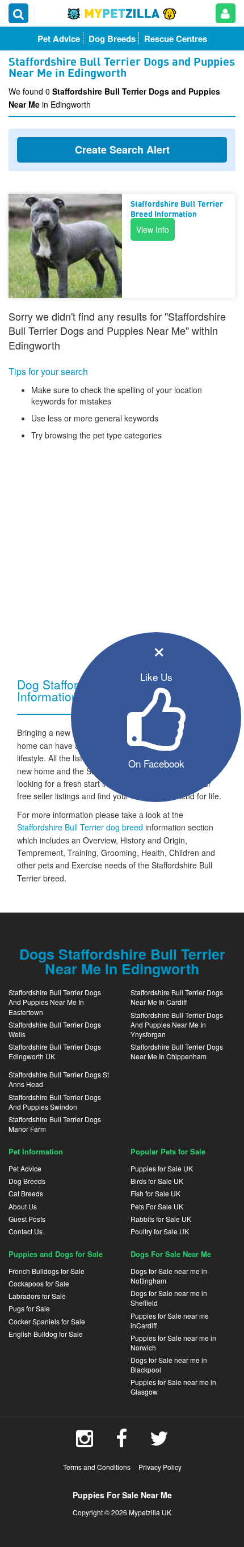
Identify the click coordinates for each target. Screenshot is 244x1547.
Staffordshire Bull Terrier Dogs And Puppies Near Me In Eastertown (55, 1001)
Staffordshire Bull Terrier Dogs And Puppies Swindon (55, 1101)
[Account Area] (225, 13)
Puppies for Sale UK (162, 1168)
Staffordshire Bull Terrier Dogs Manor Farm (55, 1123)
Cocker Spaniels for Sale (47, 1321)
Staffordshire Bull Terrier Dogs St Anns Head (59, 1079)
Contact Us (26, 1231)
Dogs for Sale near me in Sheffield (169, 1297)
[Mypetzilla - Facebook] (121, 1442)
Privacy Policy (160, 1467)
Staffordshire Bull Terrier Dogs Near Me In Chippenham (177, 1051)
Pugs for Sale (29, 1308)
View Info (152, 229)
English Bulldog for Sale (46, 1334)
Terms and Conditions (97, 1467)
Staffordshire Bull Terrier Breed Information (177, 210)
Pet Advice (25, 1168)
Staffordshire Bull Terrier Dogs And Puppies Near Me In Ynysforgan (177, 1024)
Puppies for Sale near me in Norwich (173, 1342)
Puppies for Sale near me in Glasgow (173, 1386)
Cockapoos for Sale (39, 1283)
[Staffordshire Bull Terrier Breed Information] (65, 245)
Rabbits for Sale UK (161, 1219)
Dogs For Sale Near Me (171, 1253)
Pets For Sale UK (157, 1206)
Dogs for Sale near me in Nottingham (169, 1275)
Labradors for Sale (37, 1296)
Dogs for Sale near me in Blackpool (169, 1364)
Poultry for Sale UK (160, 1231)
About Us (23, 1206)
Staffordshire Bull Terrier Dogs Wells (55, 1029)
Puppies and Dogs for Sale (56, 1253)
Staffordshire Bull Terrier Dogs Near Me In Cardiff (177, 997)
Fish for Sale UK (155, 1193)
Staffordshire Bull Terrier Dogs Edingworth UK (55, 1051)
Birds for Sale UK (157, 1181)
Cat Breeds (26, 1193)
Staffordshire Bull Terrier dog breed (81, 827)
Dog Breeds (27, 1181)
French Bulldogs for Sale (47, 1271)
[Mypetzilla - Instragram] (84, 1442)
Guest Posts (27, 1219)
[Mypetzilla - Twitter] (159, 1442)
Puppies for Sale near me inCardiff (170, 1320)
